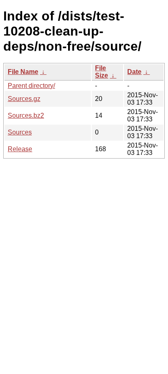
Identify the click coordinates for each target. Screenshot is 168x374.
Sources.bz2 (26, 115)
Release (20, 149)
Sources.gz (24, 98)
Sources (20, 132)
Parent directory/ (31, 85)
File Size (101, 72)
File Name (23, 71)
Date (134, 71)
